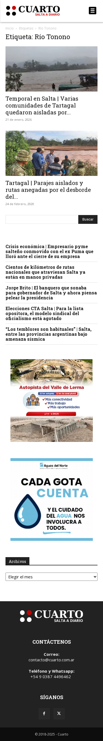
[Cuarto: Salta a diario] (37, 10)
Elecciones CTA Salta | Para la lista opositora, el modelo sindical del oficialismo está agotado (44, 313)
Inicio (9, 28)
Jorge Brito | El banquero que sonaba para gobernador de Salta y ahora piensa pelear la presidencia (51, 292)
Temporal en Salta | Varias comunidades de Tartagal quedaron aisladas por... (41, 105)
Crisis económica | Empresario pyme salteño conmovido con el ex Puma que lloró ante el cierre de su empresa (49, 251)
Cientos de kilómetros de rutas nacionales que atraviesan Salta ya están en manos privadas (45, 272)
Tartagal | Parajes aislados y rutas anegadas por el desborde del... (48, 189)
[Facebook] (44, 713)
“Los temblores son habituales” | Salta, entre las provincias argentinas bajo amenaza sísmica (48, 334)
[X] (59, 713)
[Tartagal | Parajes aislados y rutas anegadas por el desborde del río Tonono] (51, 153)
